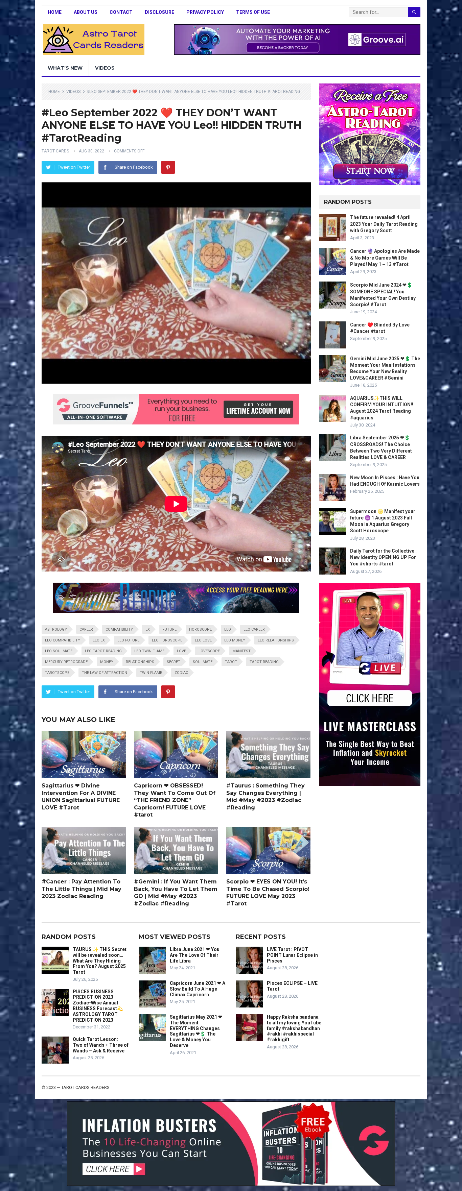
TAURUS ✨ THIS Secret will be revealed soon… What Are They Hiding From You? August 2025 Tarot (99, 961)
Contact (121, 12)
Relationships (140, 662)
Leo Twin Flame (149, 651)
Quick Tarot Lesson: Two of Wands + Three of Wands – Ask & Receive (101, 1045)
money (106, 662)
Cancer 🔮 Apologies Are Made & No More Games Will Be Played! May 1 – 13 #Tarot (385, 257)
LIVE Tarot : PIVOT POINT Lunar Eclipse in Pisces (292, 955)
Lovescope (209, 651)
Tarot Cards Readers (85, 1087)
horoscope (200, 629)
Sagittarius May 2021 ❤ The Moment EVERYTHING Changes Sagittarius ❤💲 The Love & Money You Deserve (196, 1031)
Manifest (241, 651)
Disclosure (159, 12)
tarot (231, 662)
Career (86, 629)
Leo (227, 629)
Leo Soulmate (58, 651)
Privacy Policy (205, 12)
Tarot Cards (55, 151)
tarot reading (264, 662)
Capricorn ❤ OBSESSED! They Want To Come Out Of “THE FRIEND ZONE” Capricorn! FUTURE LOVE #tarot (174, 800)
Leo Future (128, 640)
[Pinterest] (168, 167)
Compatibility (119, 629)
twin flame (151, 673)
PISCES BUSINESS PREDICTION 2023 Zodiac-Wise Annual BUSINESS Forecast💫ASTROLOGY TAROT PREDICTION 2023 (98, 1006)
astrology (56, 629)
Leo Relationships (276, 640)
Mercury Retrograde (66, 662)
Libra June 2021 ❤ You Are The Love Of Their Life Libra (195, 955)
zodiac (181, 673)
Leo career (254, 629)
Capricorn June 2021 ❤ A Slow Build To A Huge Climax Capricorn (197, 988)
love (181, 651)
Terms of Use (253, 12)
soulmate (202, 662)
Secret (173, 662)
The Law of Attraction (104, 673)
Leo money (234, 640)
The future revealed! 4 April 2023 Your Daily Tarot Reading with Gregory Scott (384, 224)
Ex (147, 629)
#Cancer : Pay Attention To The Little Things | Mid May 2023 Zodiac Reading (81, 888)
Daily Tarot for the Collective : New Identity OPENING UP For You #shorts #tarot (383, 557)
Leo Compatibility (62, 640)
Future (169, 629)
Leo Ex (99, 640)
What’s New (65, 68)
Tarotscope (57, 673)
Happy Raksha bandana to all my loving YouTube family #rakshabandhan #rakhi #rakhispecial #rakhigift (294, 1028)
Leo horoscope (167, 640)
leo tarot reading (103, 651)
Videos (105, 68)
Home (55, 12)
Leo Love (203, 640)
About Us (85, 12)
